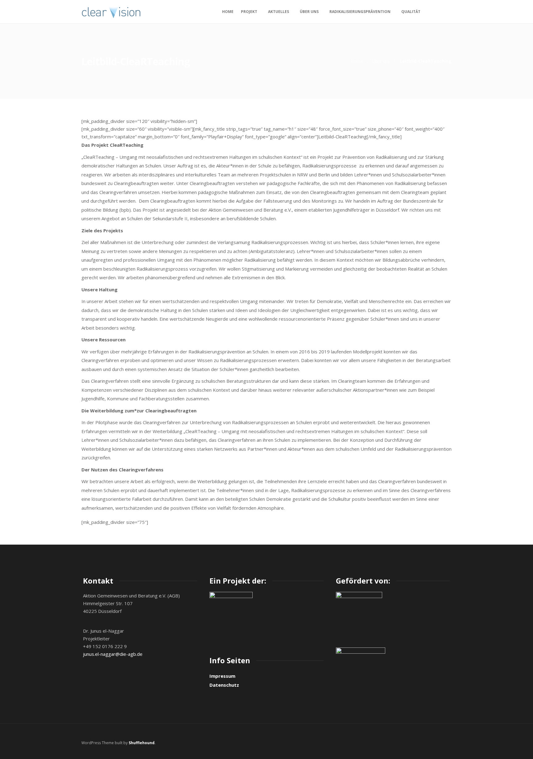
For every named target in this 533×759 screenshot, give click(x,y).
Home (227, 11)
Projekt (249, 11)
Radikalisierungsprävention (359, 11)
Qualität (410, 11)
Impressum (222, 676)
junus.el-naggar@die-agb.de (113, 654)
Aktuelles (278, 11)
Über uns (309, 11)
